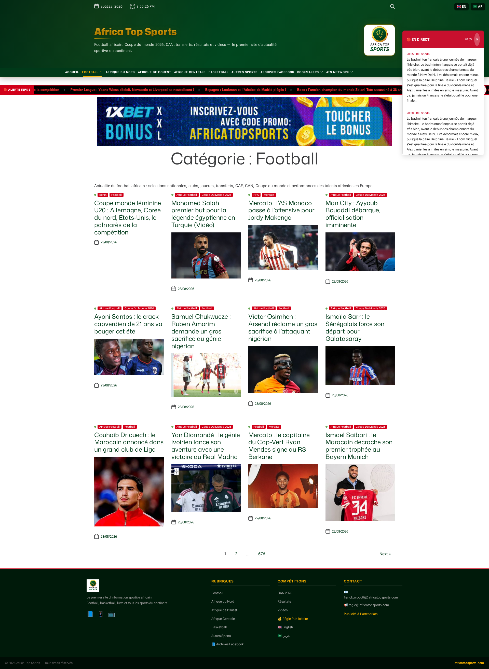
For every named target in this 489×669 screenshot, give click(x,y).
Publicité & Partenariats (360, 614)
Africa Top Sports (135, 31)
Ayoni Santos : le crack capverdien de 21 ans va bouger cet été (128, 324)
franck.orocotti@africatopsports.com (371, 597)
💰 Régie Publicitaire (293, 619)
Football (90, 72)
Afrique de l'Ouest (224, 610)
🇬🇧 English (285, 627)
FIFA (256, 195)
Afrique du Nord (120, 72)
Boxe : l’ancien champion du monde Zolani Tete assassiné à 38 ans (334, 89)
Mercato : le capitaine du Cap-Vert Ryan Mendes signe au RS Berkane (279, 445)
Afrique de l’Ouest (154, 72)
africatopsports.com (469, 663)
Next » (385, 553)
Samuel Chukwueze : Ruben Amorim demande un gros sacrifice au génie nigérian (201, 331)
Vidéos (283, 610)
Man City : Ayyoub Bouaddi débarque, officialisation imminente (352, 214)
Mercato (269, 195)
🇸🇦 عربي (284, 636)
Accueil (72, 72)
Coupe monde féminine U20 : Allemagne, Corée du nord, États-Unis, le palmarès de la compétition (127, 217)
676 (261, 553)
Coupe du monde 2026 (216, 195)
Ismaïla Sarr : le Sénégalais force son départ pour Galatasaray (354, 327)
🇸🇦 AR (477, 6)
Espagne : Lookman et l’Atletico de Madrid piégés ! (229, 89)
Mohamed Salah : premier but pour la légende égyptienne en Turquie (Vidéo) (203, 214)
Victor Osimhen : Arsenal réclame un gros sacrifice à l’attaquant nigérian (282, 327)
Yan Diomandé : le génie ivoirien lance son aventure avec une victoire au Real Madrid (205, 445)
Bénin (102, 195)
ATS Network (337, 72)
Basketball (218, 72)
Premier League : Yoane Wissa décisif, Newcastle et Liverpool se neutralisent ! (116, 89)
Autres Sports (244, 72)
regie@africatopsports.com (369, 605)
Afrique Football (186, 195)
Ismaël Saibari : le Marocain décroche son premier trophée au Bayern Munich (358, 445)
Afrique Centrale (190, 72)
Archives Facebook (277, 72)
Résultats (284, 601)
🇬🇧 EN (461, 6)
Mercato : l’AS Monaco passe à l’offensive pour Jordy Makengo (281, 210)
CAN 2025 (285, 593)
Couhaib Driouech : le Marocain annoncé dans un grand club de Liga (129, 442)
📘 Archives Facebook (227, 644)
